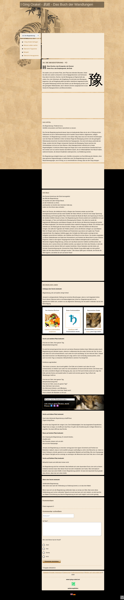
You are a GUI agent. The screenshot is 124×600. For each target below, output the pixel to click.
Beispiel (25, 52)
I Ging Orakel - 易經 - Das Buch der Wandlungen (57, 4)
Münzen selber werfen (30, 45)
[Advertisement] (70, 20)
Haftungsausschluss (77, 572)
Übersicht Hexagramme (30, 55)
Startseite (46, 572)
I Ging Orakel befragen (30, 42)
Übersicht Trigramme (29, 49)
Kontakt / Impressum (56, 572)
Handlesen (71, 329)
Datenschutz (66, 572)
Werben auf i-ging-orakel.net (93, 572)
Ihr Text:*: (45, 521)
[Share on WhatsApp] (73, 584)
